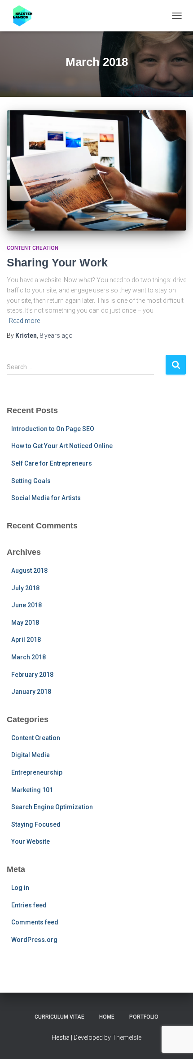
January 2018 (31, 691)
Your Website (30, 841)
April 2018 (26, 639)
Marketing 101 (32, 789)
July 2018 (25, 588)
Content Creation (32, 248)
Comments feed (34, 922)
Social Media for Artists (46, 497)
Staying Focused (36, 824)
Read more (24, 320)
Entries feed (29, 905)
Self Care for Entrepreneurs (51, 463)
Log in (20, 887)
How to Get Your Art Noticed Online (62, 445)
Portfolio (143, 1017)
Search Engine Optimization (52, 807)
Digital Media (30, 754)
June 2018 (26, 605)
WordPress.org (34, 939)
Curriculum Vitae (59, 1017)
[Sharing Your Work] (96, 170)
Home (106, 1017)
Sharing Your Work (57, 262)
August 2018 (29, 570)
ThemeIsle (126, 1037)
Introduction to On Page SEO (52, 428)
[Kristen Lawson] (27, 15)
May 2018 (25, 622)
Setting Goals (31, 480)
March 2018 (28, 657)
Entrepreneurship (36, 772)
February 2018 (32, 674)
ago (56, 335)
